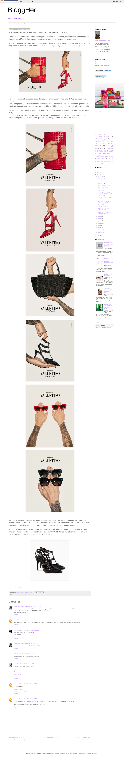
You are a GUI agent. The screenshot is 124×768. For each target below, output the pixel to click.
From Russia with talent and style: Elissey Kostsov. (108, 306)
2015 (98, 170)
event (110, 150)
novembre (101, 178)
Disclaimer (27, 24)
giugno (100, 221)
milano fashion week (100, 151)
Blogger (95, 753)
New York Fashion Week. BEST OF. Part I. (104, 205)
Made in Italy (98, 147)
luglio (99, 218)
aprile (99, 225)
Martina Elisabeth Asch (103, 40)
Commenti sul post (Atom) (21, 740)
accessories (17, 594)
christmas (99, 150)
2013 (98, 174)
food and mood (109, 156)
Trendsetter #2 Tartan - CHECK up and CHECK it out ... (108, 290)
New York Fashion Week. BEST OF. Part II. (104, 202)
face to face (104, 136)
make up (104, 155)
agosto (100, 216)
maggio (100, 223)
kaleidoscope (99, 138)
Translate (108, 327)
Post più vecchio (86, 737)
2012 (98, 235)
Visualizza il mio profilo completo (103, 55)
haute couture (101, 158)
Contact (20, 24)
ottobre (100, 181)
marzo (100, 227)
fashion (98, 135)
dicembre (100, 176)
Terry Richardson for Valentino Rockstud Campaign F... (103, 189)
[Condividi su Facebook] (41, 592)
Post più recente (13, 737)
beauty (108, 145)
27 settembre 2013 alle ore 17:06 (32, 606)
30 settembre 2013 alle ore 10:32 (28, 684)
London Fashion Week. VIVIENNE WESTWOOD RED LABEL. (105, 194)
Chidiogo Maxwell (18, 630)
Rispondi (16, 614)
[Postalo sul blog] (38, 592)
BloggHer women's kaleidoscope (102, 61)
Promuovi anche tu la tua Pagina (102, 65)
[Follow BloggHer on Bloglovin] (103, 71)
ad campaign (24, 594)
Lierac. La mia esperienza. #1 (108, 275)
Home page (12, 24)
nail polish (108, 147)
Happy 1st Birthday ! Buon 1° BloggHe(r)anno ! (105, 213)
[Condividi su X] (40, 592)
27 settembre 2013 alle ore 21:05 (26, 620)
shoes (101, 148)
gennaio (100, 232)
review (96, 155)
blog (96, 148)
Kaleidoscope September (104, 185)
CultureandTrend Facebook (21, 691)
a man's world (109, 148)
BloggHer (22, 10)
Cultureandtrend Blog (19, 689)
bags (105, 150)
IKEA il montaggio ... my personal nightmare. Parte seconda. (108, 261)
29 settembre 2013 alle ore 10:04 (32, 643)
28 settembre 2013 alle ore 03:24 (32, 630)
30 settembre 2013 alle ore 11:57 (28, 699)
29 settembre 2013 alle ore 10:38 (28, 653)
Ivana (15, 664)
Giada (15, 620)
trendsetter (110, 141)
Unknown (16, 684)
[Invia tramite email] (36, 592)
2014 (98, 172)
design (102, 156)
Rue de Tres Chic (18, 674)
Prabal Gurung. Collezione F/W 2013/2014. (105, 209)
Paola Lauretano (18, 606)
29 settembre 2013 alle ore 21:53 (26, 664)
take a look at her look (105, 153)
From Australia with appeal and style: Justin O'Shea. (108, 244)
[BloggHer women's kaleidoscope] (95, 64)
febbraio (100, 230)
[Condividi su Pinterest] (43, 592)
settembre (101, 183)
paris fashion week (105, 161)
